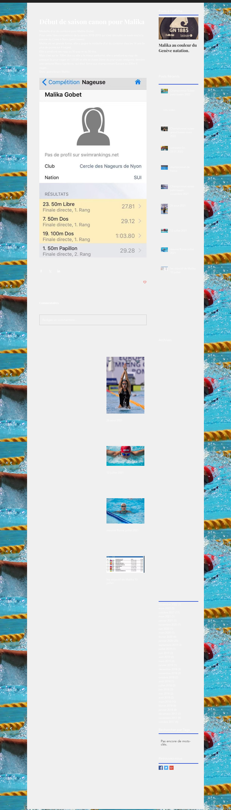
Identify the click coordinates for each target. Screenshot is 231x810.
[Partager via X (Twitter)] (50, 271)
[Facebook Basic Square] (161, 768)
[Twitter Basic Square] (166, 768)
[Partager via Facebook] (41, 271)
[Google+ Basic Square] (171, 768)
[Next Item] (192, 28)
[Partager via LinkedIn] (58, 271)
